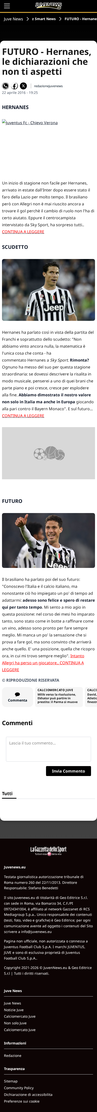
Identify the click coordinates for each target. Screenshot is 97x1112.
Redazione (12, 1055)
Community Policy (19, 1087)
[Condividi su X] (23, 85)
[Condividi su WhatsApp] (5, 85)
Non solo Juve (15, 1023)
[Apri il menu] (7, 6)
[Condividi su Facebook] (14, 85)
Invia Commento (68, 771)
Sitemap (11, 1081)
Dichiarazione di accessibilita (28, 1094)
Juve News (13, 19)
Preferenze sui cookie (22, 1101)
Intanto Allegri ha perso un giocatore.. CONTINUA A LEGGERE (43, 662)
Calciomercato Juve (20, 1016)
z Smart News (44, 18)
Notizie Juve (14, 1009)
